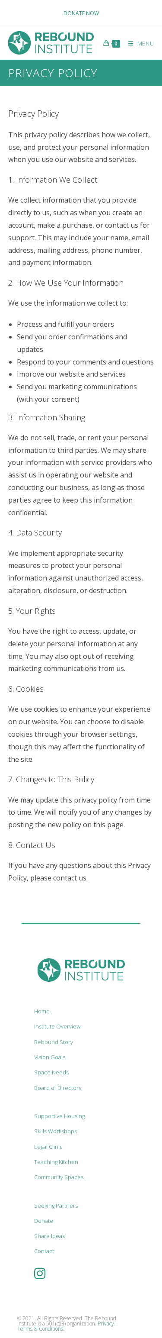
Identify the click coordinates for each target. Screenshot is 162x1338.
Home (42, 1011)
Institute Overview (57, 1026)
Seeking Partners (56, 1205)
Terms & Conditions (40, 1328)
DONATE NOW (81, 13)
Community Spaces (58, 1177)
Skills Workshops (55, 1131)
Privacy (106, 1323)
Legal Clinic (48, 1147)
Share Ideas (49, 1236)
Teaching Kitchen (56, 1162)
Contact (44, 1251)
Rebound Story (53, 1042)
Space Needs (51, 1072)
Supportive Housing (59, 1116)
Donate (43, 1221)
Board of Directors (57, 1088)
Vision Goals (49, 1057)
